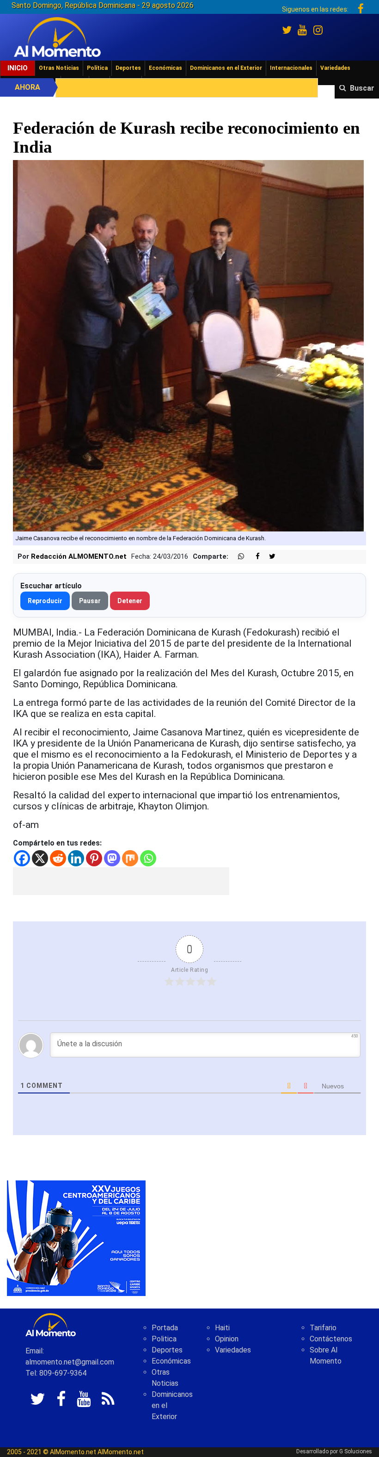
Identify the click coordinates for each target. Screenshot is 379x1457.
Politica (164, 1338)
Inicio (17, 68)
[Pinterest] (94, 858)
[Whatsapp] (148, 858)
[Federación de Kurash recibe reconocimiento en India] (188, 345)
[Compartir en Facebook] (253, 556)
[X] (40, 858)
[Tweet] (268, 556)
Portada (165, 1327)
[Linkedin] (76, 858)
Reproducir (45, 601)
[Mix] (130, 858)
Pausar (90, 601)
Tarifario (323, 1327)
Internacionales (291, 68)
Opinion (226, 1338)
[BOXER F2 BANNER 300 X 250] (76, 1237)
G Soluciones (355, 1451)
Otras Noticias (59, 68)
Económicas (165, 68)
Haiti (222, 1327)
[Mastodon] (112, 858)
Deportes (128, 68)
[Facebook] (22, 858)
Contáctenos (331, 1338)
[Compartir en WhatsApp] (237, 556)
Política (97, 68)
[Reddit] (58, 858)
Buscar (362, 88)
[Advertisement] (121, 881)
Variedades (335, 68)
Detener (129, 601)
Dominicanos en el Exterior (226, 68)
